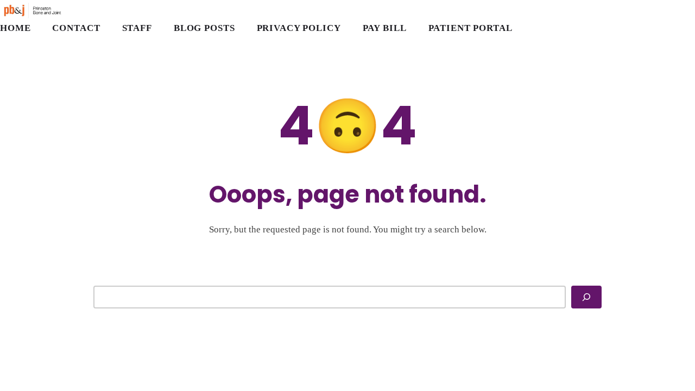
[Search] (586, 297)
